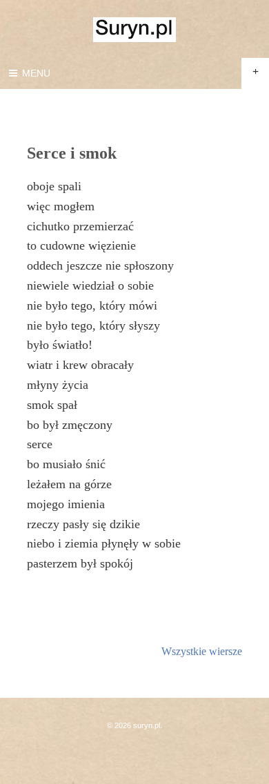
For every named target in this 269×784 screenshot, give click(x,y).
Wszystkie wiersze (201, 651)
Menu (34, 73)
